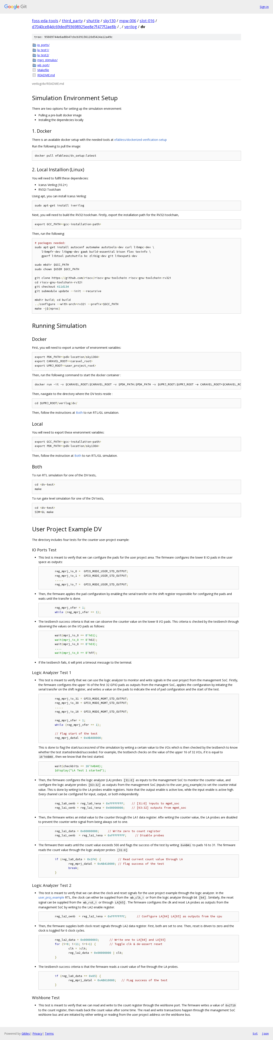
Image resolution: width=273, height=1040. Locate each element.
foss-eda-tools (45, 20)
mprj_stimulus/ (47, 60)
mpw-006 (127, 20)
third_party (72, 20)
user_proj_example (51, 897)
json (265, 1033)
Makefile (43, 70)
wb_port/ (43, 65)
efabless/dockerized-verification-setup (140, 140)
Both (79, 413)
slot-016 (147, 20)
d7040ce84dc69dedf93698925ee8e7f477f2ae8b (74, 26)
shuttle (93, 20)
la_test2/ (43, 55)
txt (255, 1033)
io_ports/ (43, 45)
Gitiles (26, 1033)
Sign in (264, 7)
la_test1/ (43, 50)
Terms (49, 1033)
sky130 (109, 20)
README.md (46, 75)
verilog (130, 26)
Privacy (37, 1033)
